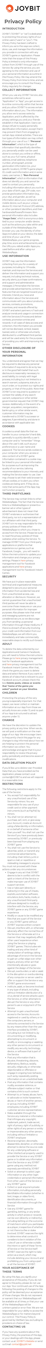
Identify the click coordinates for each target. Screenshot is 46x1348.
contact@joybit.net (21, 1344)
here (23, 560)
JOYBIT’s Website (25, 1341)
